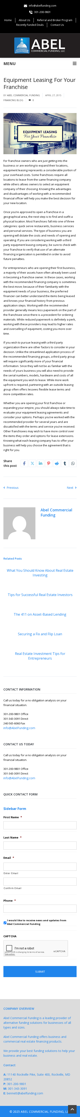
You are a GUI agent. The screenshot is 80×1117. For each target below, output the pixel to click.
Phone (9, 900)
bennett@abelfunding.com (25, 1093)
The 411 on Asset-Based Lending (40, 614)
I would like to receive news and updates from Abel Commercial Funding (36, 922)
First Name (12, 817)
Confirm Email (13, 888)
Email (8, 858)
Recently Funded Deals (30, 25)
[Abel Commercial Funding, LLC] (40, 46)
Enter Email (11, 873)
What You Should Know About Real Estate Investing (40, 572)
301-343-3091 (17, 1089)
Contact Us (57, 25)
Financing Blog (13, 100)
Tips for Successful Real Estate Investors (40, 594)
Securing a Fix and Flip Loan (40, 634)
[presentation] (35, 948)
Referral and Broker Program (54, 20)
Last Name (12, 837)
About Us (24, 20)
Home (8, 20)
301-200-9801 (16, 1084)
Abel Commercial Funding (23, 95)
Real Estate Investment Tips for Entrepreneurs (40, 656)
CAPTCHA (9, 936)
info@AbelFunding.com (19, 728)
